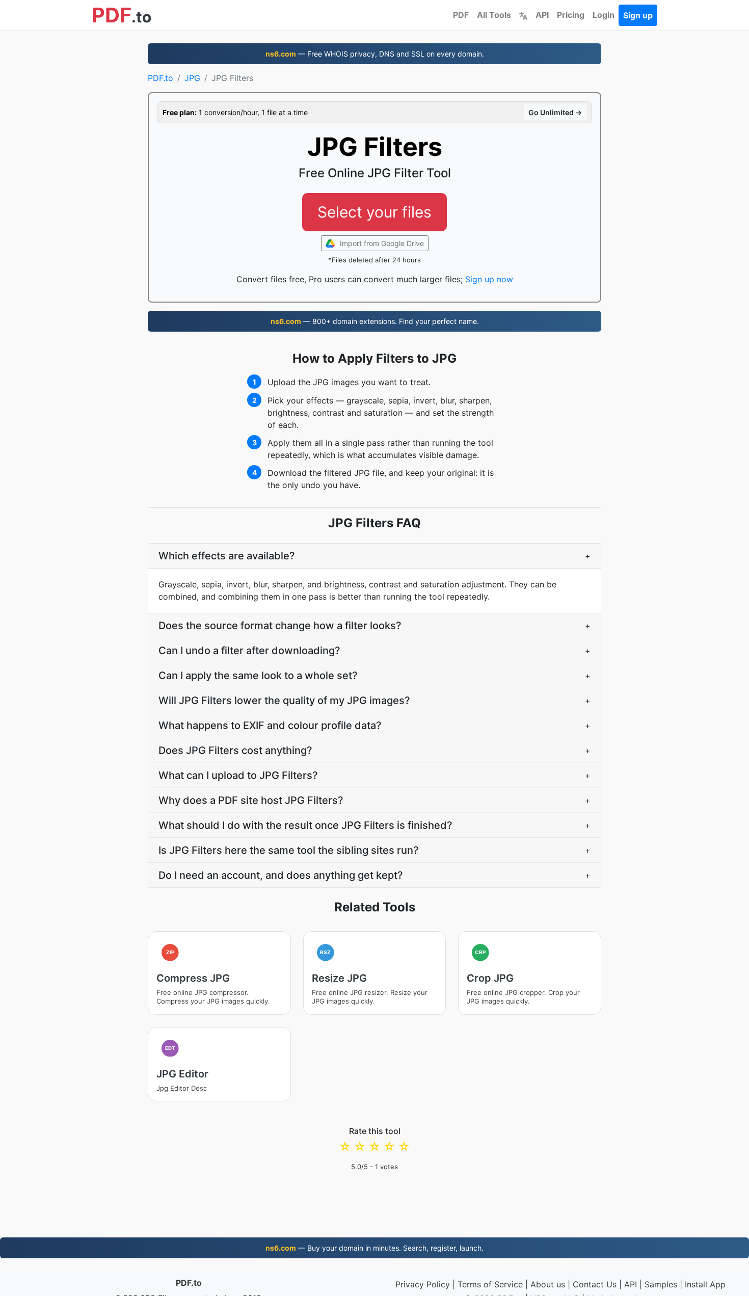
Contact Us (595, 1284)
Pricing (570, 15)
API (542, 15)
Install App (705, 1284)
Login (603, 15)
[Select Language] (523, 15)
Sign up (638, 15)
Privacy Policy (422, 1284)
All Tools (494, 15)
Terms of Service (490, 1284)
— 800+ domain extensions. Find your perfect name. (375, 321)
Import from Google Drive (381, 243)
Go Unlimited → (555, 112)
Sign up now (489, 279)
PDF (461, 15)
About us (547, 1284)
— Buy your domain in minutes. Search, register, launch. (374, 1248)
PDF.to (160, 78)
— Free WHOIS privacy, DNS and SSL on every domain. (374, 53)
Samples (661, 1284)
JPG (192, 78)
